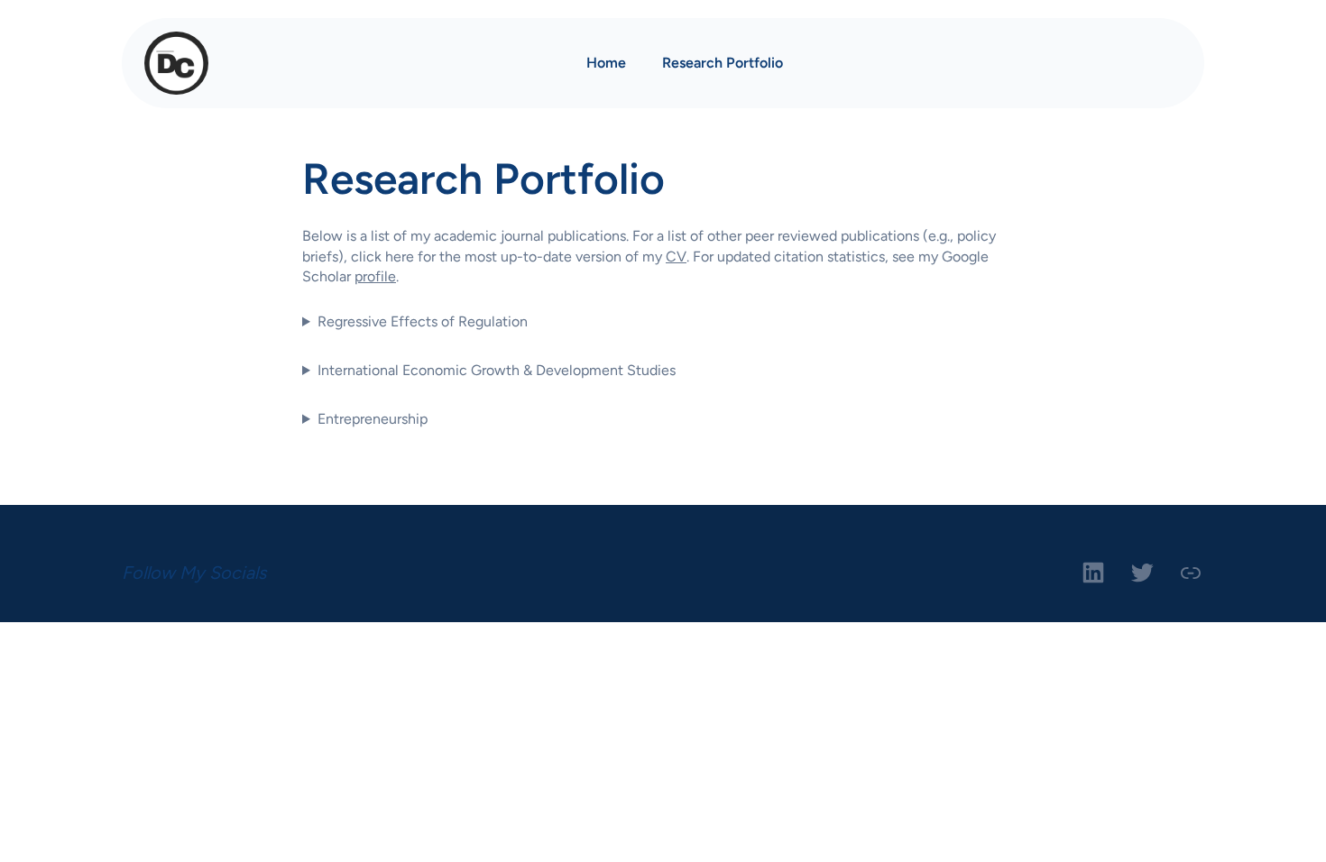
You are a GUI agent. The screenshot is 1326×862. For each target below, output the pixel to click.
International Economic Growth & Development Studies (497, 370)
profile (375, 276)
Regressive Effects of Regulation (423, 321)
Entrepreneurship (373, 418)
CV (676, 256)
